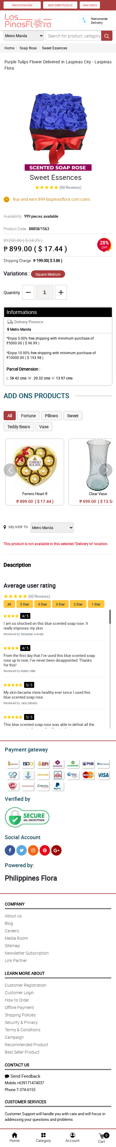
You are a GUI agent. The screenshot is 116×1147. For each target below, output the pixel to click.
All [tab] (9, 415)
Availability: (31, 216)
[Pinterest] (45, 850)
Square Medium (48, 274)
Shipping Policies (20, 1015)
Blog (9, 923)
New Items (90, 5)
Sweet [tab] (73, 415)
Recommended (22, 5)
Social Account (22, 837)
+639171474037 (30, 1082)
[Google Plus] (56, 850)
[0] (101, 1135)
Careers (12, 930)
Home (9, 47)
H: (62, 378)
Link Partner (16, 960)
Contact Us (17, 1065)
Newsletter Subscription (27, 953)
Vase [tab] (43, 426)
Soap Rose (28, 47)
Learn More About (25, 973)
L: (16, 378)
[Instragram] (33, 850)
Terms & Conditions (22, 1030)
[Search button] (106, 36)
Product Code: (26, 228)
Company (14, 904)
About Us (13, 916)
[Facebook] (10, 850)
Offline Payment (19, 1007)
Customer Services (25, 1101)
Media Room (16, 938)
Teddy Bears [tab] (18, 426)
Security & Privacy (21, 1022)
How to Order (17, 1000)
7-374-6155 (25, 1089)
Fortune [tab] (28, 415)
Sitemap (12, 945)
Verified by (17, 798)
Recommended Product (26, 1044)
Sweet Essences (54, 47)
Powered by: (19, 865)
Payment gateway (26, 749)
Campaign (14, 1037)
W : (39, 378)
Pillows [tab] (51, 415)
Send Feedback (25, 1076)
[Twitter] (21, 850)
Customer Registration (25, 985)
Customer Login (19, 992)
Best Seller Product (60, 5)
